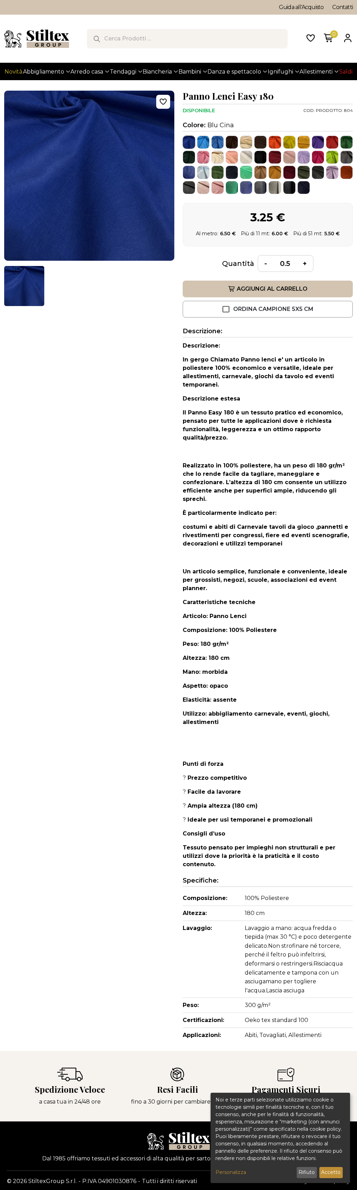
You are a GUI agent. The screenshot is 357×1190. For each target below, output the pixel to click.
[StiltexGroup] (178, 1141)
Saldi (345, 71)
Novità (13, 71)
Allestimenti (316, 71)
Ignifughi (280, 71)
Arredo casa (86, 71)
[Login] (347, 39)
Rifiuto (306, 1172)
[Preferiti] (310, 39)
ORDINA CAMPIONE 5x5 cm (273, 309)
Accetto (331, 1172)
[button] (24, 286)
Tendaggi (123, 71)
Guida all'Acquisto (301, 7)
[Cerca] (96, 39)
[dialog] (280, 1138)
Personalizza (230, 1172)
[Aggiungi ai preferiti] (163, 102)
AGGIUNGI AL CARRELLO (272, 288)
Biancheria (157, 71)
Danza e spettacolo (234, 71)
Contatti (342, 7)
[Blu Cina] (189, 142)
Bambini (189, 71)
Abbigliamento (43, 71)
